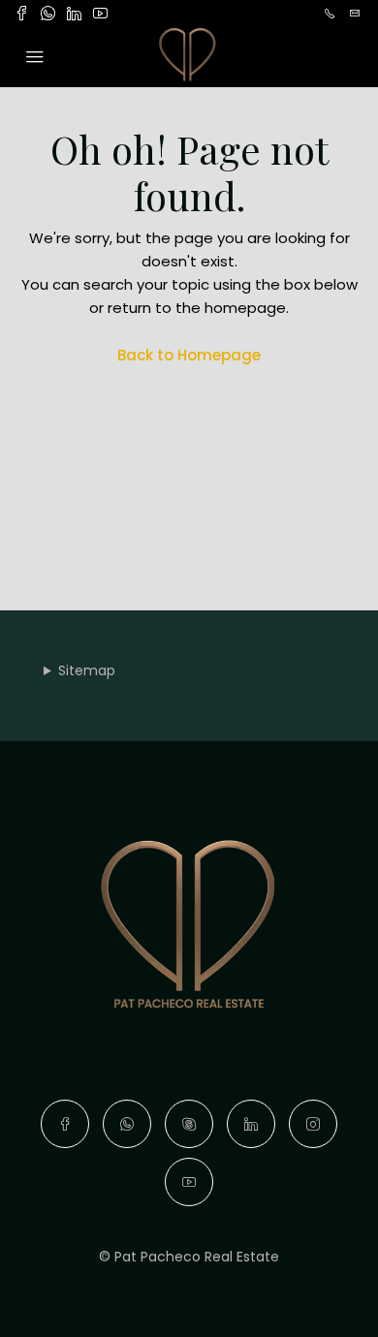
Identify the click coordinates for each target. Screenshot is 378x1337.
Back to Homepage (189, 355)
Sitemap (86, 670)
